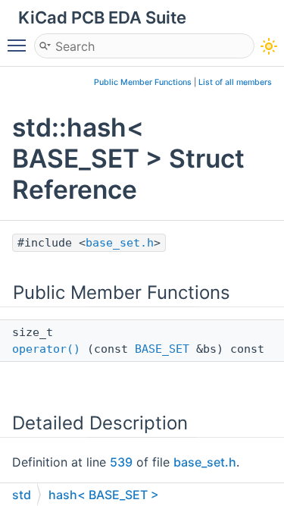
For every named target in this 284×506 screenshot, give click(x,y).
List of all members (235, 82)
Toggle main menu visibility (19, 44)
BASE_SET (162, 349)
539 (121, 462)
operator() (46, 349)
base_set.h (120, 243)
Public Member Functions (143, 82)
